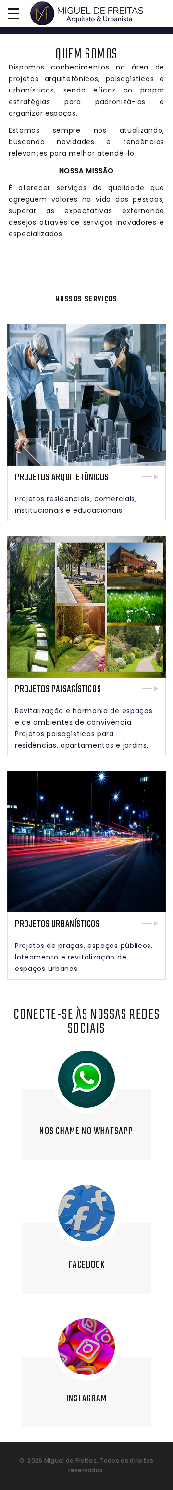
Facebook (86, 1265)
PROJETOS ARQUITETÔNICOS (62, 477)
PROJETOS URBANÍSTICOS (57, 924)
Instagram (86, 1398)
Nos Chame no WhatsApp (86, 1131)
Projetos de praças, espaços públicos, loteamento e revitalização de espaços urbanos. (84, 957)
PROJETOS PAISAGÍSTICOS (58, 689)
